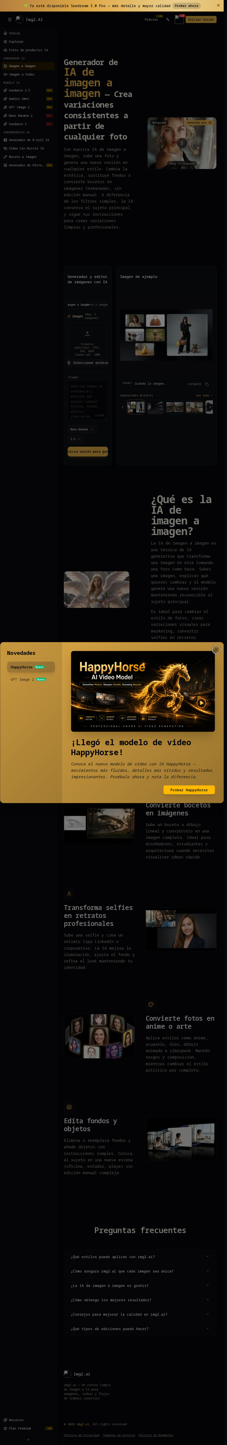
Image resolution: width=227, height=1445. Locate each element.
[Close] (216, 655)
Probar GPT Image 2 (188, 784)
